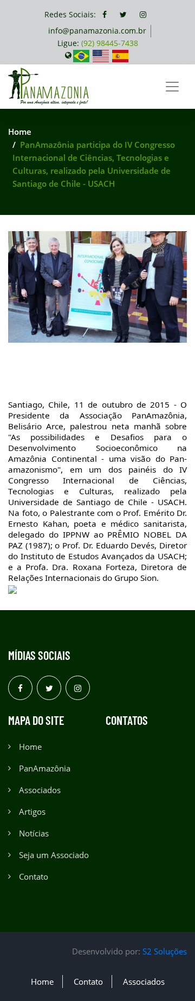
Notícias (34, 833)
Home (19, 131)
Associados (40, 789)
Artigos (32, 811)
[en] (100, 55)
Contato (33, 876)
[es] (120, 55)
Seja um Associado (54, 854)
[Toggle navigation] (172, 86)
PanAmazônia (44, 768)
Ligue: (97, 43)
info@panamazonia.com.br (97, 30)
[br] (81, 55)
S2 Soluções (164, 951)
